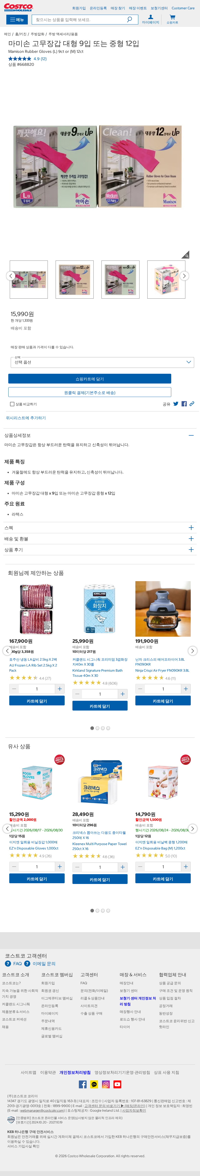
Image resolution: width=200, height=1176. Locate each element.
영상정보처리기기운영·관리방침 (122, 1072)
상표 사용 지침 (166, 1072)
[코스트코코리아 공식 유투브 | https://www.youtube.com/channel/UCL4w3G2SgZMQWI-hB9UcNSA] (117, 1086)
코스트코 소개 (15, 974)
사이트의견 (89, 1006)
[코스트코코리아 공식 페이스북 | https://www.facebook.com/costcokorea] (83, 1086)
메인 (7, 34)
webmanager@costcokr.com (42, 1110)
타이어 (125, 1027)
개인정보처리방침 (75, 1072)
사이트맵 (28, 1072)
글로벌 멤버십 (51, 1036)
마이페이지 (49, 1013)
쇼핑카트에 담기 (90, 378)
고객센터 (89, 974)
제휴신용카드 (51, 1028)
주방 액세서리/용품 (63, 34)
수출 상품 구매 (91, 1013)
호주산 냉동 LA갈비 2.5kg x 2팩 (33, 659)
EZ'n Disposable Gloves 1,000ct (33, 848)
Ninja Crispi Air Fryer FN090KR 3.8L (162, 670)
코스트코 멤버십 (57, 974)
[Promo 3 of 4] (103, 729)
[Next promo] (184, 276)
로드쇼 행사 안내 (132, 1019)
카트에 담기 (37, 701)
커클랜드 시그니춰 (16, 1004)
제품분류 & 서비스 (16, 1011)
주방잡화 (37, 34)
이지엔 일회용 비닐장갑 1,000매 (33, 842)
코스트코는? (11, 983)
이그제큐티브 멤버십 (57, 998)
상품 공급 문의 (170, 983)
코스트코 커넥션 (14, 1019)
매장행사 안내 (130, 1011)
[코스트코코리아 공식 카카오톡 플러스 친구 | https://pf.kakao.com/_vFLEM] (94, 1086)
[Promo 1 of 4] (92, 729)
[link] (176, 404)
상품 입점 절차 (170, 998)
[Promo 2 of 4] (97, 729)
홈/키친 (21, 34)
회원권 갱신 (50, 990)
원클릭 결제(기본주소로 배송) (89, 392)
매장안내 (126, 983)
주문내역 (48, 1021)
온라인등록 (49, 1006)
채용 (5, 1027)
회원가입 (48, 983)
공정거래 (166, 1006)
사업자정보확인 (134, 1110)
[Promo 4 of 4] (108, 729)
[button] (132, 19)
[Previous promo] (10, 276)
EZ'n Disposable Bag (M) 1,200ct (160, 848)
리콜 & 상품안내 (92, 998)
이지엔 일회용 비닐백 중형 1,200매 (161, 842)
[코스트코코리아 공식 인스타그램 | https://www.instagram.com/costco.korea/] (106, 1086)
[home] (18, 7)
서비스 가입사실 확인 (23, 1146)
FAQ (83, 983)
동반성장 (166, 1013)
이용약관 (48, 1072)
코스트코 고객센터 (26, 955)
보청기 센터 (129, 990)
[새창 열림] (11, 1121)
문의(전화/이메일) (94, 990)
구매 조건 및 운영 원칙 (176, 990)
